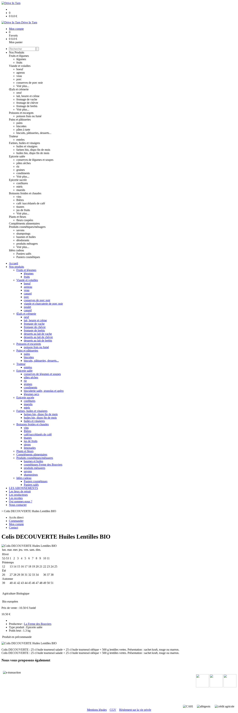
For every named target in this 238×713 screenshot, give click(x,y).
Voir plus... (22, 86)
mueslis (20, 190)
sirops (27, 444)
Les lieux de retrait (20, 491)
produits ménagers (27, 243)
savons (20, 230)
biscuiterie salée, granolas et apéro (44, 390)
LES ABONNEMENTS (23, 488)
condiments (23, 173)
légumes (21, 59)
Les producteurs (18, 494)
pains (19, 122)
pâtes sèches (23, 163)
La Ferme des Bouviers (37, 623)
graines (20, 169)
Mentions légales (97, 709)
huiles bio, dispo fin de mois (32, 153)
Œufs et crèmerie (19, 89)
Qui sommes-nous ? (20, 501)
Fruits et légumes (19, 55)
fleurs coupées (24, 220)
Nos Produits (16, 52)
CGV (113, 709)
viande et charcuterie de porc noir (43, 303)
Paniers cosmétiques (28, 257)
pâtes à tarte (23, 129)
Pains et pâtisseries (20, 119)
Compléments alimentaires (24, 223)
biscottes (21, 126)
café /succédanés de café (30, 203)
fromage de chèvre (27, 102)
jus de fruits (23, 210)
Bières (20, 200)
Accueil (13, 263)
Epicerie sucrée (18, 179)
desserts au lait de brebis (38, 340)
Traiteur (13, 136)
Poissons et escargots (21, 112)
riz (17, 166)
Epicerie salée (17, 156)
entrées (20, 139)
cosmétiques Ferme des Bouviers (43, 464)
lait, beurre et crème (27, 96)
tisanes (20, 206)
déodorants (22, 240)
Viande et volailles (19, 65)
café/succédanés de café (38, 434)
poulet (27, 307)
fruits (19, 62)
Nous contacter (18, 504)
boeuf (19, 69)
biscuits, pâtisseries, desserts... (33, 133)
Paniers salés (23, 253)
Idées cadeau (16, 250)
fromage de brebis (26, 106)
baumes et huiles (26, 236)
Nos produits (16, 266)
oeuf (19, 92)
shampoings (23, 233)
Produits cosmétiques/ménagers (27, 226)
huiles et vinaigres (26, 146)
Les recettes (16, 498)
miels (19, 186)
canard (28, 293)
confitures (22, 183)
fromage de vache (26, 99)
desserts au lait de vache (38, 333)
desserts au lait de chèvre (38, 337)
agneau (20, 72)
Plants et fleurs (17, 216)
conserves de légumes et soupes (34, 159)
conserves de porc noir (29, 82)
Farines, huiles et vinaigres (24, 143)
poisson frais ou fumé (28, 116)
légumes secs (31, 394)
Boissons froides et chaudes (25, 193)
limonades (30, 447)
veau (19, 76)
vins (18, 196)
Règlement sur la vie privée (135, 709)
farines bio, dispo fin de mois (33, 149)
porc (19, 79)
